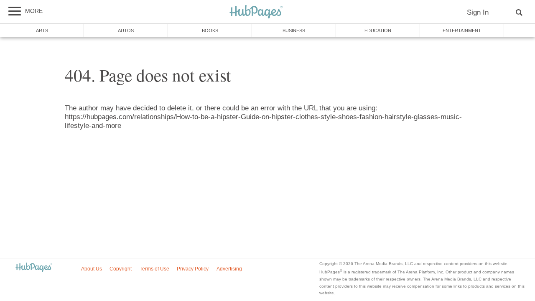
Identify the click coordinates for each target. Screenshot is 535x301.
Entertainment (462, 30)
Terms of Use (154, 269)
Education (377, 30)
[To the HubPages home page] (33, 268)
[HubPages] (256, 12)
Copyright (121, 269)
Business (294, 30)
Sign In (478, 12)
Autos (126, 30)
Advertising (229, 269)
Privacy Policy (193, 269)
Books (210, 30)
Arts (42, 30)
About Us (91, 269)
